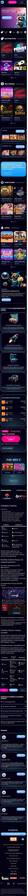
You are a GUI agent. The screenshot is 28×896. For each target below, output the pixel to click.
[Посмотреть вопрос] (25, 701)
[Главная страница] (2, 2)
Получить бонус (7, 17)
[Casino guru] (4, 878)
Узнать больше (6, 299)
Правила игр (13, 866)
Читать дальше (7, 448)
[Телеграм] (23, 839)
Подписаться (7, 173)
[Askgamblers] (13, 878)
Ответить (21, 736)
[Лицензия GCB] (13, 839)
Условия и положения (13, 868)
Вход (22, 2)
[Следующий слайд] (24, 26)
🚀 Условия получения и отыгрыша (11, 517)
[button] (11, 77)
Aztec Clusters (9, 401)
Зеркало (23, 690)
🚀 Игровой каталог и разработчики (11, 520)
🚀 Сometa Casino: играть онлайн (10, 519)
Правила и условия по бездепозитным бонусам (13, 844)
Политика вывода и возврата (13, 847)
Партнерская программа (13, 834)
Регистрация (12, 2)
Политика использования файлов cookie (13, 853)
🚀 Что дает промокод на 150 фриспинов (12, 514)
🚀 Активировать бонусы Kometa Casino (12, 516)
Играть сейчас (20, 131)
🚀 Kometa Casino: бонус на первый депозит (13, 513)
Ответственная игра (13, 860)
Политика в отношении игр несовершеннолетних (13, 850)
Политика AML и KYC (13, 855)
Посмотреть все (22, 38)
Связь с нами (13, 871)
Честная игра (13, 863)
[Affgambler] (22, 878)
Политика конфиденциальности (13, 858)
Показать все (13, 480)
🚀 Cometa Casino (6, 511)
